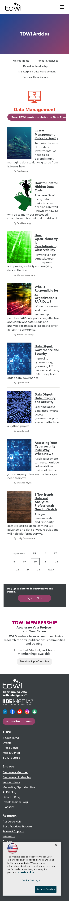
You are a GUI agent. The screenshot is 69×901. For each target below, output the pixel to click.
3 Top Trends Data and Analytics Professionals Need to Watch (46, 502)
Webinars (9, 836)
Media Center (11, 752)
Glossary (8, 807)
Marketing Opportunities (19, 787)
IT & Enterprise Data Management (36, 71)
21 (46, 561)
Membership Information (34, 661)
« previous (19, 553)
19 (24, 561)
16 (44, 553)
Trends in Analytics (47, 60)
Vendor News (11, 782)
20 (35, 561)
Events (7, 742)
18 (14, 561)
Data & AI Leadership (35, 66)
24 (28, 569)
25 (38, 569)
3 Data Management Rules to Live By (46, 134)
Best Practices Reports (18, 826)
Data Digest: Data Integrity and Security (45, 398)
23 (17, 569)
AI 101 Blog (9, 792)
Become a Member (15, 772)
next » (50, 569)
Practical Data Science (35, 77)
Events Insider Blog (15, 802)
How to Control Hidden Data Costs (46, 186)
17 (55, 553)
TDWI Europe (11, 757)
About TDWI (11, 737)
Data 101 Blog (11, 797)
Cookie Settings (31, 880)
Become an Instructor (17, 777)
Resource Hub (12, 821)
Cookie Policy (26, 872)
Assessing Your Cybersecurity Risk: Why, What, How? (46, 448)
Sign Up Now (35, 598)
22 (56, 561)
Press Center (11, 747)
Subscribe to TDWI (19, 721)
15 (34, 553)
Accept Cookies (46, 889)
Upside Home (21, 60)
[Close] (56, 845)
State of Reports (13, 831)
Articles (7, 841)
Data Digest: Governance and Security (47, 350)
